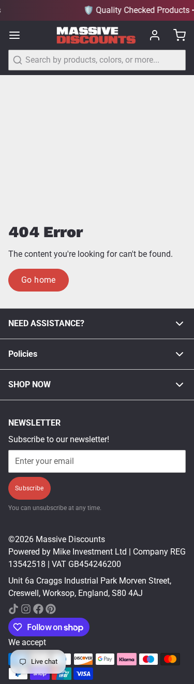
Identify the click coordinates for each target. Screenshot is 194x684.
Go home (38, 280)
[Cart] (175, 35)
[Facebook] (38, 609)
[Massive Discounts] (96, 35)
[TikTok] (13, 609)
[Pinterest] (51, 609)
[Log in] (150, 35)
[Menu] (18, 35)
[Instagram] (26, 609)
